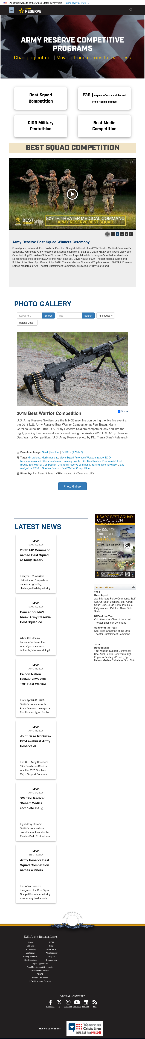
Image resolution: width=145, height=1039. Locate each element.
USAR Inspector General (40, 981)
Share (124, 411)
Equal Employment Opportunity (40, 967)
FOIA (51, 942)
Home (30, 942)
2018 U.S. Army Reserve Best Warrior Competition (61, 468)
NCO (108, 457)
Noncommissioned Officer (34, 461)
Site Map (30, 946)
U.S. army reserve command (74, 464)
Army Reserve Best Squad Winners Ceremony (51, 241)
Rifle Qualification (91, 461)
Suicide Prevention (40, 978)
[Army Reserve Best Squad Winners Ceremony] (72, 194)
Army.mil (51, 956)
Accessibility (30, 949)
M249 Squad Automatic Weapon (78, 457)
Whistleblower (51, 953)
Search (49, 315)
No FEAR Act (51, 949)
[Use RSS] (94, 1003)
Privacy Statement (31, 956)
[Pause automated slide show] (107, 234)
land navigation (109, 464)
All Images (105, 315)
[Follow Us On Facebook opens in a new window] (50, 1003)
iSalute (51, 946)
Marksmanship (50, 457)
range (100, 457)
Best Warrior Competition (42, 464)
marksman (56, 461)
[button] (77, 3)
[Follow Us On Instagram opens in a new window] (68, 1003)
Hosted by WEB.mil (49, 1028)
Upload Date (26, 322)
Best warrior (109, 461)
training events (72, 461)
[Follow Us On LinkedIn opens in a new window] (85, 1003)
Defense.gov (51, 960)
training (95, 464)
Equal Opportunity (40, 963)
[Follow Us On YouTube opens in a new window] (76, 1003)
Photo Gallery (73, 486)
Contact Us (31, 953)
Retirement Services (40, 971)
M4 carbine (34, 457)
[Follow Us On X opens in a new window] (59, 1003)
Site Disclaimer (30, 960)
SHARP (40, 974)
